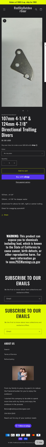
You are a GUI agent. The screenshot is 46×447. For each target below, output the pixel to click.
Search (7, 349)
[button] (4, 9)
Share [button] (6, 215)
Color (3, 149)
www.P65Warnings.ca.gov (24, 262)
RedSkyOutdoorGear (19, 442)
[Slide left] (18, 110)
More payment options (23, 182)
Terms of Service (10, 354)
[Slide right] (27, 110)
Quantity (4, 159)
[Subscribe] (39, 298)
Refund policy (9, 359)
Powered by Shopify (32, 442)
